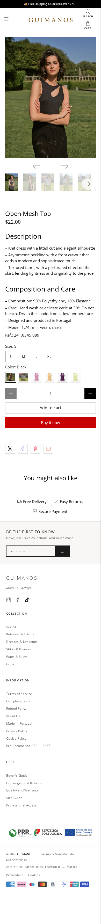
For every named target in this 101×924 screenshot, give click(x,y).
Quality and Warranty (22, 790)
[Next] (65, 166)
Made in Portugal (19, 723)
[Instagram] (8, 600)
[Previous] (36, 166)
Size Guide (14, 798)
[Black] (10, 377)
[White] (23, 377)
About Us (13, 716)
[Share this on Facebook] (23, 449)
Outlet (11, 664)
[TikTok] (27, 600)
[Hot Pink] (36, 377)
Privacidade (14, 875)
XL (49, 356)
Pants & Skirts (16, 656)
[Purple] (62, 377)
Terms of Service (19, 694)
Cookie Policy (16, 738)
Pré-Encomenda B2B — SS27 (28, 746)
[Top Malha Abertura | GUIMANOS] (50, 97)
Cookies (34, 875)
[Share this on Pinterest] (35, 449)
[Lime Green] (75, 377)
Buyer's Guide (17, 775)
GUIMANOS (25, 854)
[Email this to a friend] (48, 449)
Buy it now (50, 422)
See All (11, 627)
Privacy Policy (16, 731)
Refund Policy (16, 708)
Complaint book (18, 701)
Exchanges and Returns (24, 783)
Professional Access (21, 805)
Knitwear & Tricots (20, 634)
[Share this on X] (10, 449)
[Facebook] (18, 600)
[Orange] (49, 377)
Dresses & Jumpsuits (22, 641)
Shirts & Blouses (18, 649)
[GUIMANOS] (50, 20)
